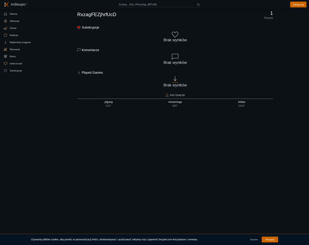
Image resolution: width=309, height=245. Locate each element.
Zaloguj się (298, 4)
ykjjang (108, 104)
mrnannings (175, 104)
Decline (254, 239)
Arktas (241, 104)
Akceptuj (270, 239)
